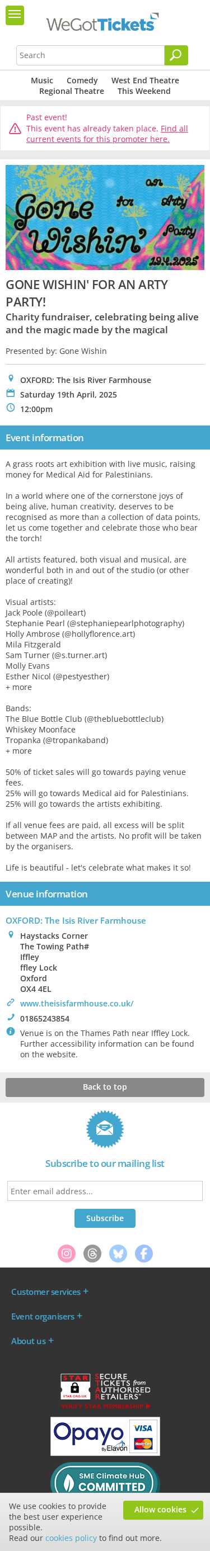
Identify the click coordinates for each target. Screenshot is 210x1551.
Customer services (46, 1291)
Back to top (105, 1086)
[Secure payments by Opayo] (105, 1453)
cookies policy (71, 1538)
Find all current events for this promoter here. (107, 134)
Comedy (82, 80)
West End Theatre (145, 80)
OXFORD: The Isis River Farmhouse (76, 920)
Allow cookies (160, 1509)
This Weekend (144, 91)
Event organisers (42, 1316)
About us (28, 1340)
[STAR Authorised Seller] (105, 1408)
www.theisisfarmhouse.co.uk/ (76, 1003)
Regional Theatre (71, 91)
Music (42, 80)
